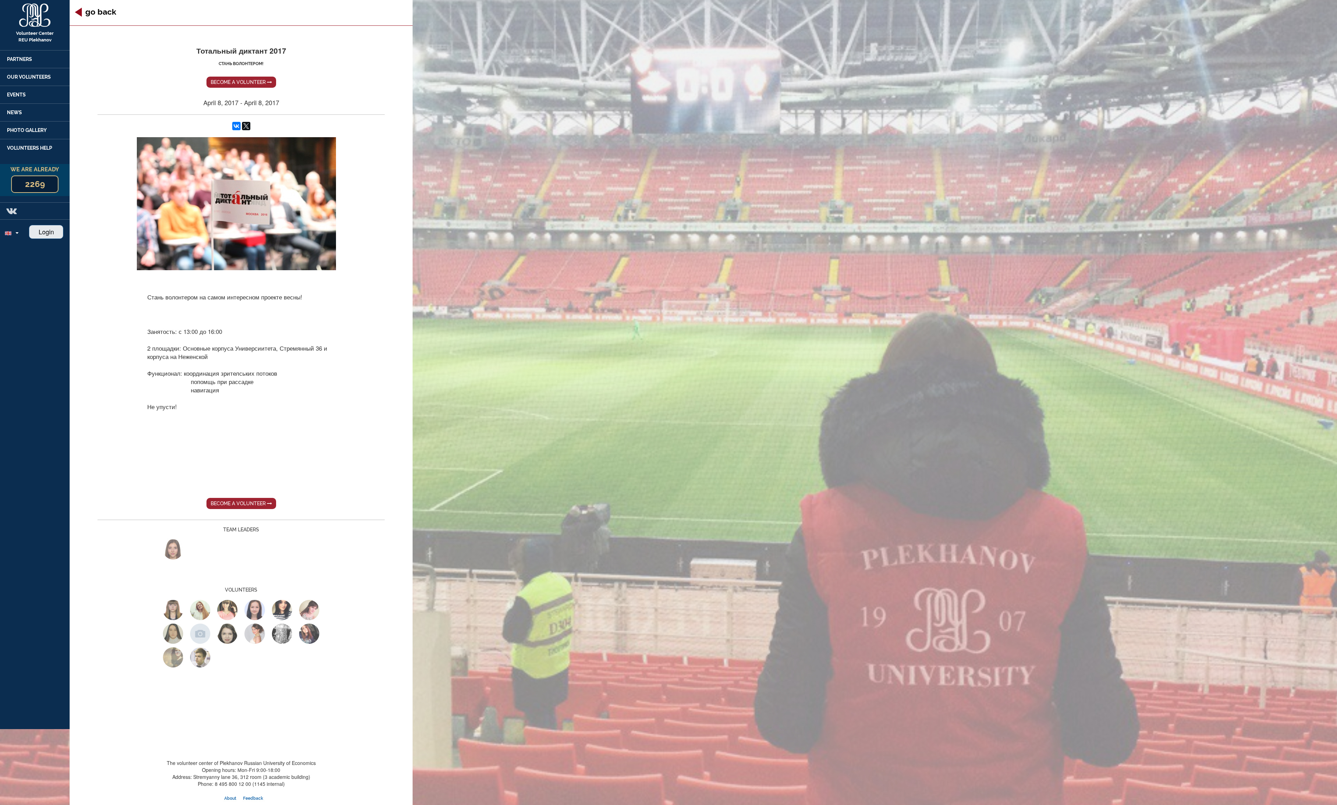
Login (46, 231)
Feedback (253, 798)
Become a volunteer (239, 82)
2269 (35, 184)
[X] (246, 126)
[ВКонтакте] (236, 126)
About (230, 798)
